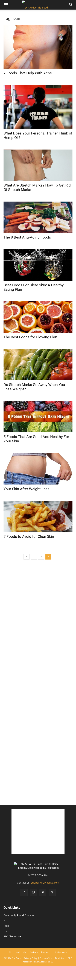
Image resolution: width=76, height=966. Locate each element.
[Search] (71, 5)
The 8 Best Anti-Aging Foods (27, 237)
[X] (52, 892)
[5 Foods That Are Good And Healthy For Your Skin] (38, 416)
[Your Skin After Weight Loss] (38, 468)
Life (6, 931)
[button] (6, 5)
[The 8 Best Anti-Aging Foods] (38, 217)
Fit (5, 920)
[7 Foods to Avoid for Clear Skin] (38, 516)
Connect (45, 951)
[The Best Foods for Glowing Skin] (38, 317)
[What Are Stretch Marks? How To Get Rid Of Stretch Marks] (38, 165)
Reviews (34, 951)
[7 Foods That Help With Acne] (38, 47)
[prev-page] (27, 557)
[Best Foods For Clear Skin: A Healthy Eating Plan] (38, 264)
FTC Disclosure (12, 936)
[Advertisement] (38, 760)
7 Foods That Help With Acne (28, 73)
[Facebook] (24, 892)
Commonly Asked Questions (20, 915)
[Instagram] (33, 892)
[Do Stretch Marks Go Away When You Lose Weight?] (38, 364)
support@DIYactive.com (45, 882)
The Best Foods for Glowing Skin (30, 337)
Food (6, 925)
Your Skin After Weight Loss (26, 489)
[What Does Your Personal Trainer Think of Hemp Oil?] (38, 107)
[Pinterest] (42, 892)
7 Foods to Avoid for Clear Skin (29, 536)
